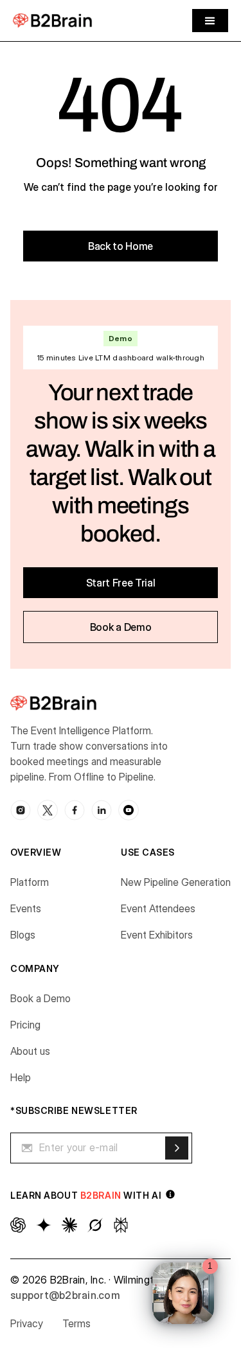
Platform (29, 882)
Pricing (25, 1024)
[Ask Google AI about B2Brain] (43, 1225)
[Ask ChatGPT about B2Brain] (18, 1225)
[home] (53, 20)
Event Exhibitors (157, 934)
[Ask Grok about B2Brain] (95, 1225)
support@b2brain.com (65, 1295)
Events (25, 908)
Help (20, 1077)
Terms (76, 1323)
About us (30, 1051)
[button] (210, 20)
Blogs (22, 934)
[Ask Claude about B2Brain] (69, 1225)
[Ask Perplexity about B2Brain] (121, 1225)
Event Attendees (158, 908)
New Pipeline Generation (176, 882)
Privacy (26, 1323)
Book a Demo (40, 998)
